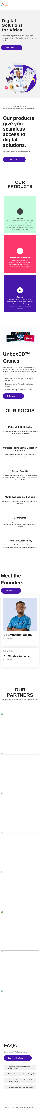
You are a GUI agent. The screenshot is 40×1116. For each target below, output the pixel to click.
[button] (36, 5)
